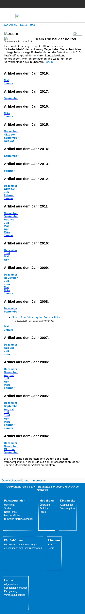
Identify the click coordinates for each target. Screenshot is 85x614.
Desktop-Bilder (12, 515)
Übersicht (9, 504)
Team (51, 548)
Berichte (44, 508)
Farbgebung (10, 591)
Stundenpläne (67, 508)
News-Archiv (9, 24)
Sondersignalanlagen (15, 587)
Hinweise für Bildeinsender (18, 519)
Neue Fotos (27, 24)
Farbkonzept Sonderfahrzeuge (20, 544)
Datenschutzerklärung (15, 480)
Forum (43, 512)
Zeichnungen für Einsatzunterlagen (23, 548)
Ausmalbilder (67, 504)
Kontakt (52, 544)
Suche (7, 508)
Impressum (39, 480)
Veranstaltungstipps (14, 595)
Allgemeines (11, 584)
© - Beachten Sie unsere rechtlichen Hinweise (43, 488)
